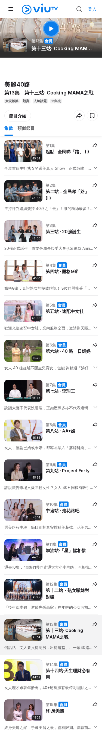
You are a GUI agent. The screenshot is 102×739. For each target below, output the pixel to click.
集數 (8, 128)
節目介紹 (17, 115)
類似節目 (26, 128)
